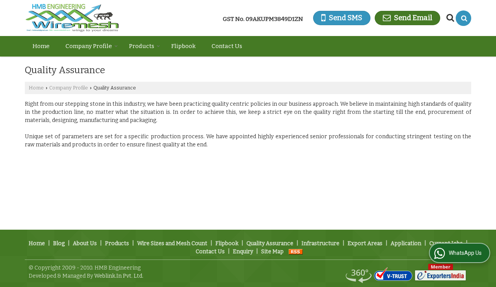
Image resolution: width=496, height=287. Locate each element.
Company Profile (88, 46)
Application (406, 243)
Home (41, 46)
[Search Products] (449, 18)
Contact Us (227, 46)
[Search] (463, 18)
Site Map (272, 251)
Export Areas (365, 243)
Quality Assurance (269, 243)
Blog (59, 243)
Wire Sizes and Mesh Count (172, 243)
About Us (85, 243)
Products (141, 46)
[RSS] (296, 251)
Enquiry (243, 251)
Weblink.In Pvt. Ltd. (118, 276)
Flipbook (183, 46)
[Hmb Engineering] (72, 18)
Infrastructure (320, 243)
